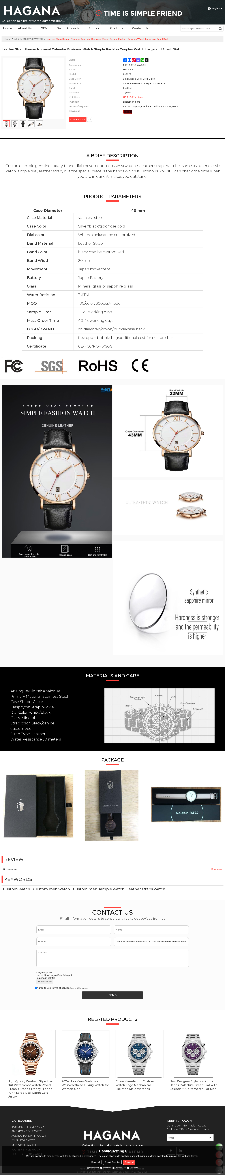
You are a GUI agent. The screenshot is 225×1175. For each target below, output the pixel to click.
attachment (46, 981)
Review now (216, 869)
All (15, 39)
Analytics (107, 1168)
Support (95, 28)
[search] (220, 28)
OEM (44, 28)
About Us (25, 28)
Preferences (120, 1168)
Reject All (95, 1162)
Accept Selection (112, 1162)
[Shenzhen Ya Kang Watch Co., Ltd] (32, 10)
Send (113, 995)
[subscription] (210, 1137)
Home (7, 28)
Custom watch (16, 889)
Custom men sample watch (98, 889)
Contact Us (140, 28)
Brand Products (68, 28)
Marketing (134, 1168)
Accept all (129, 1162)
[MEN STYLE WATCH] (127, 112)
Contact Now (77, 119)
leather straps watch (146, 889)
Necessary (94, 1168)
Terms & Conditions (79, 988)
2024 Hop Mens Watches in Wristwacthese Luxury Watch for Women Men (85, 1085)
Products (116, 28)
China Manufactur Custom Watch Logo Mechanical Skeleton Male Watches (135, 1085)
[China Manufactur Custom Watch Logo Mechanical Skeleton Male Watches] (139, 1054)
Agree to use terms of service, (62, 988)
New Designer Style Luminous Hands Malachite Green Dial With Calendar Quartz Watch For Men (193, 1085)
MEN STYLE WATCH (31, 39)
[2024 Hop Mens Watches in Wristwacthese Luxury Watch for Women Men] (86, 1054)
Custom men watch (51, 889)
